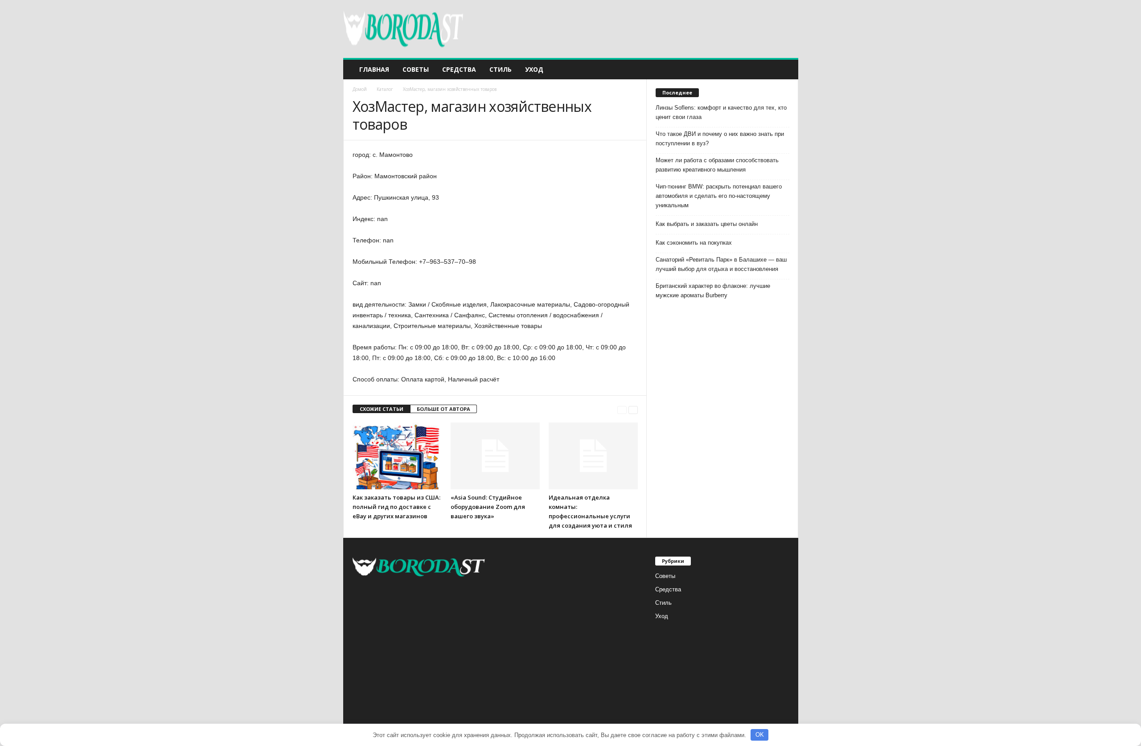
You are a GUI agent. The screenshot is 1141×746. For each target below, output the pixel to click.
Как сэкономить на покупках (694, 242)
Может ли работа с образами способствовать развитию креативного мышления (717, 165)
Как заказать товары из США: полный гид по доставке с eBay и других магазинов (396, 506)
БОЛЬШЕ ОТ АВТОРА (443, 409)
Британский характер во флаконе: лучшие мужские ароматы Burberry (713, 291)
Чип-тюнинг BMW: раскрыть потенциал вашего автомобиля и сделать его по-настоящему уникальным (719, 196)
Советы (415, 69)
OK (759, 734)
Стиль (500, 69)
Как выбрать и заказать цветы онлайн (707, 224)
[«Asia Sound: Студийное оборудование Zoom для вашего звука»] (495, 455)
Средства (459, 69)
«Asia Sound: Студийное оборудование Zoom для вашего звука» (488, 506)
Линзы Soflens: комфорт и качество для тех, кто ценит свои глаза (721, 112)
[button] (785, 69)
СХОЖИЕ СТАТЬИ (381, 409)
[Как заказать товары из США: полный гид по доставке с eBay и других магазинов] (397, 455)
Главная (374, 69)
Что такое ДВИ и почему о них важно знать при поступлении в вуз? (720, 139)
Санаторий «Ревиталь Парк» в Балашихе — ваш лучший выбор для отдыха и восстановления (721, 264)
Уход (534, 69)
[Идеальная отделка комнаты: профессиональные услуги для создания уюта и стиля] (593, 455)
